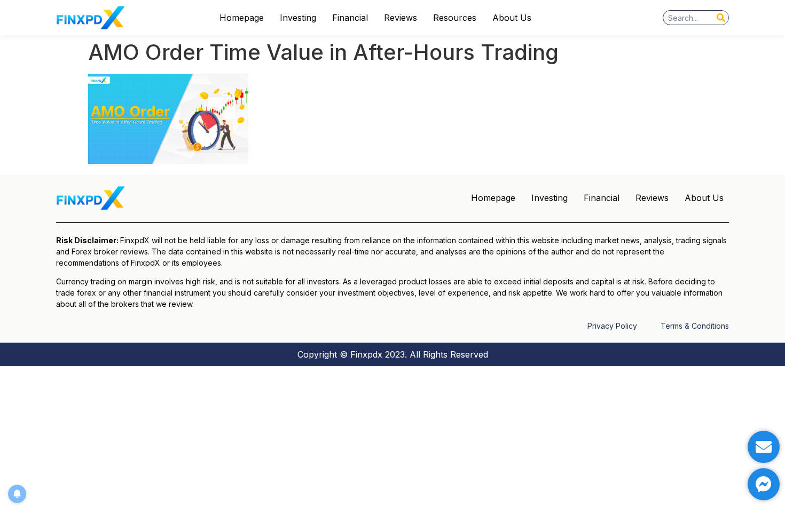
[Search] (720, 18)
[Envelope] (764, 447)
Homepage (241, 17)
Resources (454, 17)
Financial (350, 17)
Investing (298, 17)
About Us (511, 17)
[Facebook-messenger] (764, 484)
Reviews (400, 17)
